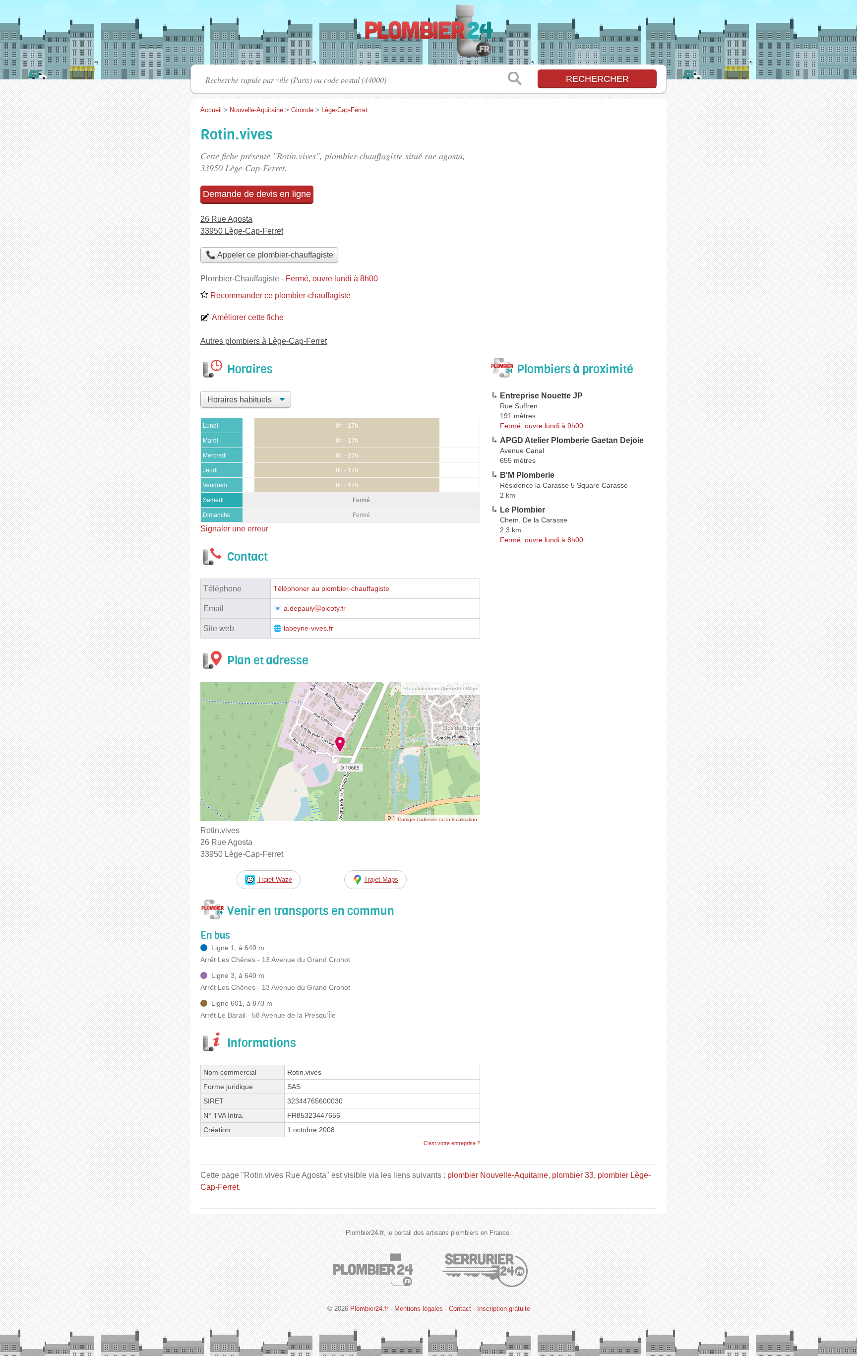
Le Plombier (522, 510)
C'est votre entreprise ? (452, 1143)
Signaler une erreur (234, 528)
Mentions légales (418, 1308)
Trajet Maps (381, 879)
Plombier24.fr (428, 35)
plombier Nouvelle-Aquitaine (497, 1175)
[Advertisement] (573, 779)
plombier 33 (573, 1175)
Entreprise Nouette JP (541, 395)
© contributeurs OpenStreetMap (440, 688)
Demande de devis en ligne (257, 194)
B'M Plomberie (527, 475)
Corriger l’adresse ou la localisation (437, 819)
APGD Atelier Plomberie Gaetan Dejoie (572, 440)
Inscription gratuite (503, 1308)
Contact (460, 1308)
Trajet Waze (274, 879)
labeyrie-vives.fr (308, 628)
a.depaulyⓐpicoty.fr (315, 608)
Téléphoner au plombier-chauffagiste (331, 588)
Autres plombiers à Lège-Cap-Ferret (263, 341)
